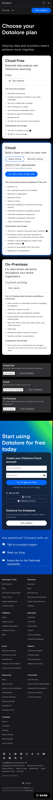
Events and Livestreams (12, 688)
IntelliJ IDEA (28, 790)
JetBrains (26, 788)
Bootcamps (32, 626)
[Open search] (44, 3)
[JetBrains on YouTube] (21, 754)
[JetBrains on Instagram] (27, 754)
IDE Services (33, 593)
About (4, 721)
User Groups (33, 679)
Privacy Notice (8, 768)
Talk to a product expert (22, 544)
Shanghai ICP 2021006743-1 (13, 766)
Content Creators (35, 693)
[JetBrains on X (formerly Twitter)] (10, 754)
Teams (30, 630)
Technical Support (35, 651)
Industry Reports (9, 697)
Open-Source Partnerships (39, 684)
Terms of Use (21, 768)
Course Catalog (34, 635)
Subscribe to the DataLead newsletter (23, 562)
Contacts (6, 726)
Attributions (34, 768)
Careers (5, 730)
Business (31, 584)
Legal (43, 768)
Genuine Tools (8, 771)
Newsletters (7, 693)
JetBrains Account (35, 664)
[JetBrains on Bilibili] (21, 758)
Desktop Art (7, 706)
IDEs (4, 588)
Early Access (7, 684)
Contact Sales (33, 655)
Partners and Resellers (11, 664)
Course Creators (34, 697)
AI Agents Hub (8, 710)
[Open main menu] (49, 3)
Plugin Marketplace (9, 601)
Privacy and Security (35, 766)
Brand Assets (7, 735)
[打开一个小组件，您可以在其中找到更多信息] (41, 795)
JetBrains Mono (8, 630)
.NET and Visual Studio (11, 593)
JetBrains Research (10, 626)
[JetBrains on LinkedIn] (15, 754)
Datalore (6, 3)
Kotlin (4, 617)
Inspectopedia (8, 701)
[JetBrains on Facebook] (4, 754)
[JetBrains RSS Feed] (4, 758)
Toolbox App (7, 606)
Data (29, 588)
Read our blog (16, 552)
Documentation (34, 659)
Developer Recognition (37, 688)
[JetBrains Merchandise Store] (10, 758)
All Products (7, 584)
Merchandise (7, 739)
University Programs (35, 639)
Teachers (31, 622)
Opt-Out (20, 771)
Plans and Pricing (9, 651)
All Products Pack (9, 655)
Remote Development (37, 597)
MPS (3, 635)
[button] (44, 475)
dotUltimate (7, 659)
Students (31, 617)
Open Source (7, 622)
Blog (4, 679)
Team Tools (7, 597)
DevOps (31, 606)
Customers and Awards (11, 668)
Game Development (36, 601)
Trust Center (7, 743)
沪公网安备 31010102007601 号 (14, 763)
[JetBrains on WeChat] (15, 758)
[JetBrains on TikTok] (32, 754)
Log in (37, 487)
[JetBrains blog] (44, 754)
